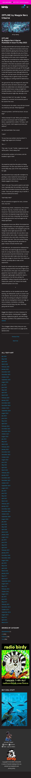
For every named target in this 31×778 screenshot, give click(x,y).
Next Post (15, 341)
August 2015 (5, 594)
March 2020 (5, 532)
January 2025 (5, 400)
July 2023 (4, 439)
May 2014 (4, 617)
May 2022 (4, 465)
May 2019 (4, 545)
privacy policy (11, 768)
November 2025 (6, 374)
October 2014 (5, 609)
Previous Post (15, 336)
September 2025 (6, 379)
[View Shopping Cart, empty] (23, 7)
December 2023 (6, 428)
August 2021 (5, 488)
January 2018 (5, 573)
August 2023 (5, 436)
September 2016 (6, 581)
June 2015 (4, 599)
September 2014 (6, 612)
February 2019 (5, 550)
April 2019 (4, 547)
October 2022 (5, 457)
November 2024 (6, 405)
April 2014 (4, 620)
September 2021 (6, 485)
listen (4, 746)
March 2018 (5, 571)
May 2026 (4, 359)
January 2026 (5, 369)
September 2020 (6, 516)
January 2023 (5, 449)
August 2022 (5, 460)
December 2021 (6, 478)
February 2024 (5, 426)
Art (2, 634)
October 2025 (5, 377)
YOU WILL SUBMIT (8, 742)
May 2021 (4, 496)
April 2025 (4, 392)
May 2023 (4, 441)
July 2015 (4, 596)
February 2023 (5, 447)
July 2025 (4, 385)
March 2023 (5, 444)
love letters (12, 746)
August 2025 (5, 382)
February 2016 (5, 589)
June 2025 (4, 387)
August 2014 (5, 615)
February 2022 (5, 472)
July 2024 (4, 416)
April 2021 (4, 498)
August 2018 (5, 560)
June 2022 (4, 462)
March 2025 (5, 395)
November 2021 (6, 480)
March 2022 (5, 470)
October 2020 (5, 514)
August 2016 (5, 583)
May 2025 (4, 390)
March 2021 (5, 501)
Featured (4, 636)
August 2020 (5, 519)
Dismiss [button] (26, 2)
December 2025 (6, 372)
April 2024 (4, 423)
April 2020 (4, 529)
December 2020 (6, 509)
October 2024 (5, 408)
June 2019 (4, 542)
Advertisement (5, 631)
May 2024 (4, 421)
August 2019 (5, 537)
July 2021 (4, 490)
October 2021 (5, 483)
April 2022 (4, 467)
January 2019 (5, 552)
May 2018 (4, 565)
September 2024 (6, 410)
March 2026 (5, 364)
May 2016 (4, 586)
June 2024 (4, 418)
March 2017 (5, 578)
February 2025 (5, 397)
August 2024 (5, 413)
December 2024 (6, 403)
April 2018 (4, 568)
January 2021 (5, 506)
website (4, 320)
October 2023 (5, 434)
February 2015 (5, 604)
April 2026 (4, 361)
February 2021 (5, 503)
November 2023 (6, 431)
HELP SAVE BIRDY (7, 2)
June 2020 (4, 524)
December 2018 (6, 555)
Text (3, 639)
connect (12, 744)
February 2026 (5, 367)
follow (6, 744)
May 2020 (4, 527)
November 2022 (6, 454)
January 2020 (5, 534)
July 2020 (4, 521)
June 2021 (4, 493)
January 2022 (5, 475)
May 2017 (4, 576)
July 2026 (4, 356)
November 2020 (6, 511)
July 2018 (4, 563)
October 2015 (5, 591)
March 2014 (5, 622)
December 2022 (6, 452)
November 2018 (6, 558)
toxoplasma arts (14, 766)
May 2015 (4, 602)
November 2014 (6, 607)
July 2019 (4, 540)
